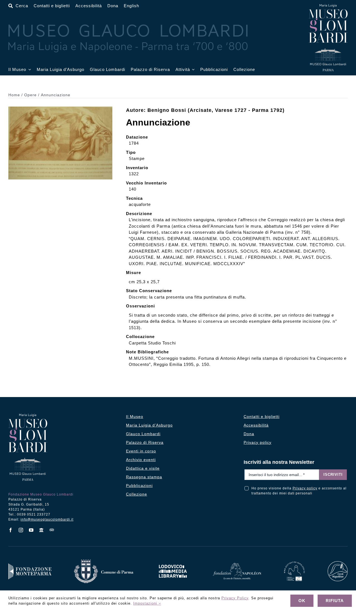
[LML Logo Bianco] (173, 563)
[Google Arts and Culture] (41, 530)
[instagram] (21, 530)
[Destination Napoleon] (294, 563)
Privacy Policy (234, 598)
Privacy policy (305, 488)
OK (301, 600)
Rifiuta (335, 600)
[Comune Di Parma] (103, 561)
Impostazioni (146, 603)
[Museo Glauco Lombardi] (328, 6)
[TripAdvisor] (52, 530)
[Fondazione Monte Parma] (29, 565)
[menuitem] (131, 6)
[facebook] (10, 530)
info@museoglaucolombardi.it (47, 519)
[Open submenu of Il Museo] (28, 69)
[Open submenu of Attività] (192, 69)
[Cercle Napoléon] (338, 563)
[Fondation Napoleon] (237, 565)
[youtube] (31, 530)
